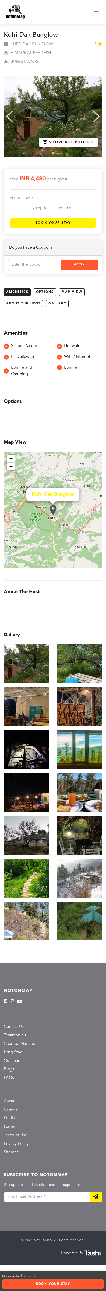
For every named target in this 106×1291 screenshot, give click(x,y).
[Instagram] (12, 1002)
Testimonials (15, 1035)
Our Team (13, 1061)
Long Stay (13, 1052)
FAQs (9, 1078)
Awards (10, 1101)
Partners (11, 1127)
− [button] (11, 466)
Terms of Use (15, 1135)
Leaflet (96, 566)
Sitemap (11, 1152)
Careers (11, 1110)
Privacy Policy (16, 1144)
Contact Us (14, 1027)
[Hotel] (53, 510)
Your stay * (21, 198)
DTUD (9, 1118)
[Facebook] (5, 1002)
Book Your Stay (53, 222)
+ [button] (11, 458)
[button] (53, 153)
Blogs (9, 1069)
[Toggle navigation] (96, 12)
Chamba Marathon (21, 1044)
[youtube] (19, 1002)
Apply (79, 264)
